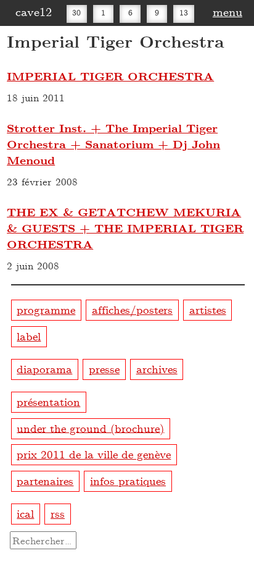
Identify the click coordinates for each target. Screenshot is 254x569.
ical (25, 513)
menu (227, 11)
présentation (48, 401)
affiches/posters (132, 309)
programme (46, 309)
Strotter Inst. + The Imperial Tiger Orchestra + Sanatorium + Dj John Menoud (113, 144)
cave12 (33, 11)
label (29, 336)
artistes (207, 309)
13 (183, 12)
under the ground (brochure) (90, 427)
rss (58, 513)
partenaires (45, 480)
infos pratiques (128, 480)
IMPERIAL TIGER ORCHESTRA (110, 76)
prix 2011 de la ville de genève (94, 454)
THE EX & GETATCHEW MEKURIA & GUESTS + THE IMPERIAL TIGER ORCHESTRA (125, 228)
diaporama (44, 368)
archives (157, 368)
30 (76, 12)
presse (104, 368)
